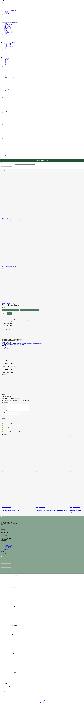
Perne (6, 33)
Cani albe (7, 25)
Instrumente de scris (9, 93)
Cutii (6, 60)
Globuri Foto (7, 108)
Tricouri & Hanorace (9, 134)
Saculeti (6, 62)
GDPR (6, 549)
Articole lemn (7, 91)
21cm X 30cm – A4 (9, 46)
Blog (6, 553)
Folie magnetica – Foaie (9, 120)
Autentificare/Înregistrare (9, 686)
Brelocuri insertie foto (9, 105)
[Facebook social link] (2, 530)
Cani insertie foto (8, 106)
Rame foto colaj (8, 47)
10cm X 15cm (8, 43)
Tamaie (6, 157)
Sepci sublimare (8, 133)
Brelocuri (7, 92)
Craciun (6, 11)
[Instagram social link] (4, 530)
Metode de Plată (8, 547)
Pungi (6, 64)
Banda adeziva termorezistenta (10, 75)
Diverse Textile (8, 137)
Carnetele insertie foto (9, 107)
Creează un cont (42, 702)
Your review (4, 410)
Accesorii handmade (9, 89)
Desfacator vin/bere (8, 90)
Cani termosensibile (9, 27)
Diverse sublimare (8, 28)
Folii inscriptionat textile (9, 77)
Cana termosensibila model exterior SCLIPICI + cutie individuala (51, 510)
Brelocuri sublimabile (9, 24)
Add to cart (9, 313)
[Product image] (19, 505)
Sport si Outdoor (8, 95)
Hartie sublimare (8, 78)
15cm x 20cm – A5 (8, 45)
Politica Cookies (8, 546)
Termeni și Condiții (8, 545)
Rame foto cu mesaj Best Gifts (10, 48)
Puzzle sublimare (8, 32)
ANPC (6, 548)
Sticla (6, 30)
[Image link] (7, 520)
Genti (6, 61)
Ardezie (6, 23)
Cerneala (7, 76)
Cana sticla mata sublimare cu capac (10, 510)
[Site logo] (6, 166)
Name (3, 412)
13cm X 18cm (8, 44)
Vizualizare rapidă (5, 506)
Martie (6, 12)
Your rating (4, 402)
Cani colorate (7, 26)
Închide (1, 692)
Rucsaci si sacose (8, 31)
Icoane (6, 156)
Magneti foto (7, 121)
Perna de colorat (8, 132)
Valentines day (8, 13)
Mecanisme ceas (8, 79)
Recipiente (7, 63)
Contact (6, 554)
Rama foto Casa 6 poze (75, 510)
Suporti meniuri (8, 111)
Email (3, 414)
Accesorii (7, 58)
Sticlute (6, 65)
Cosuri (6, 59)
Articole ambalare (8, 94)
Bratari (6, 155)
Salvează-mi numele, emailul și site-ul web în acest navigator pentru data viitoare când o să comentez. (21, 417)
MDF (6, 29)
